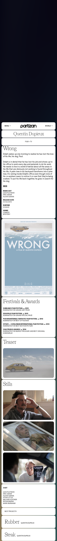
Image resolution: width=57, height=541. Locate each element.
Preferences (45, 534)
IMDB (5, 186)
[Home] (28, 126)
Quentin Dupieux (28, 134)
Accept (35, 534)
